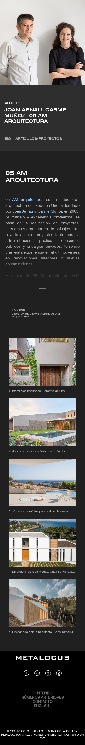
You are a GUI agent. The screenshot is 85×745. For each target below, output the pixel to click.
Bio (7, 138)
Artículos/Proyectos (38, 138)
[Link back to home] (42, 660)
